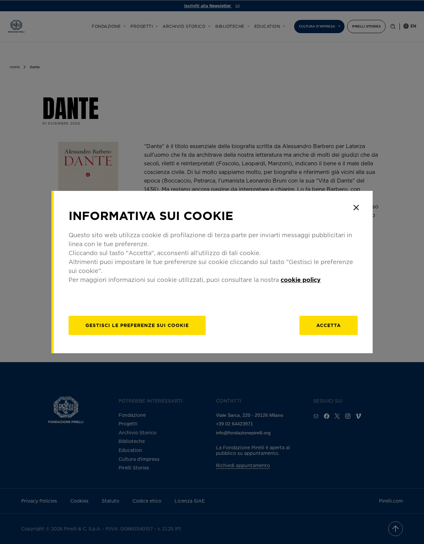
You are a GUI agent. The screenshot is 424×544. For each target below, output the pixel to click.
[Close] (356, 207)
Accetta (328, 325)
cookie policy (301, 279)
